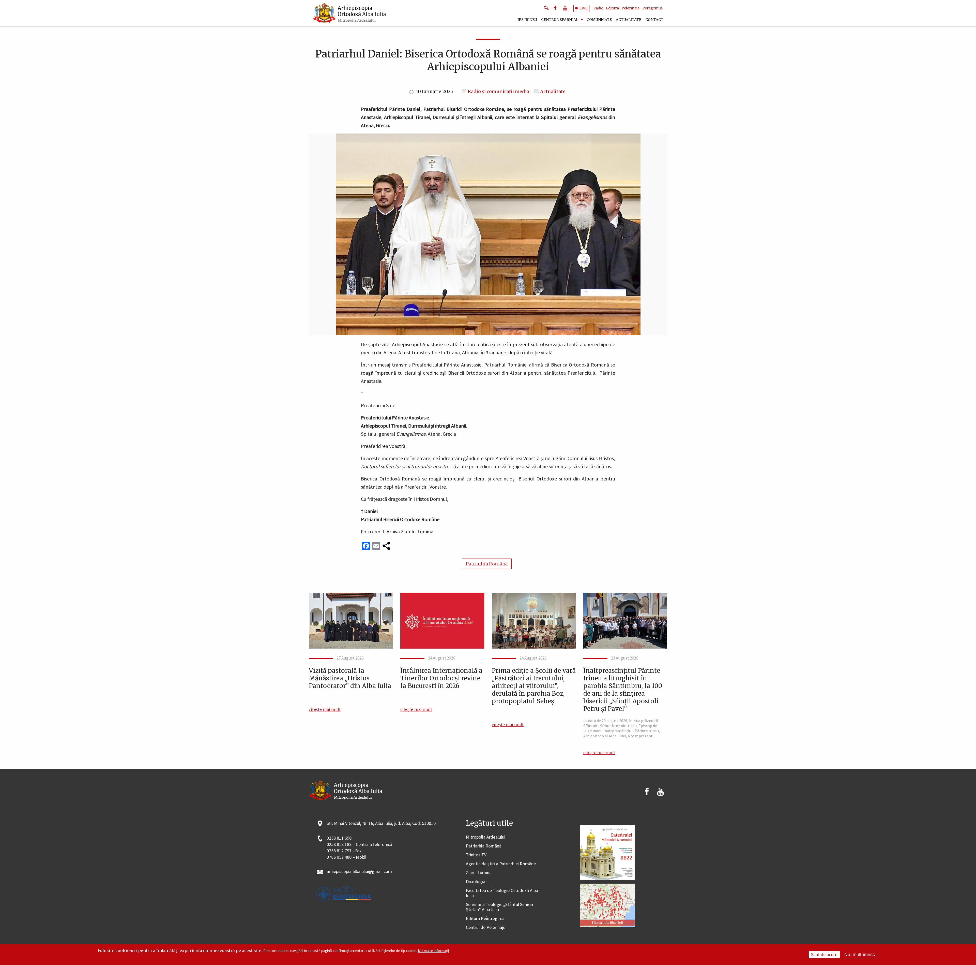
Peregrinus (652, 8)
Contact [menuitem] (654, 19)
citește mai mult (325, 709)
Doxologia (475, 881)
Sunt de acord (824, 954)
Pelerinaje (630, 8)
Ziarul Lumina (479, 872)
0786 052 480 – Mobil (346, 857)
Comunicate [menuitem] (599, 19)
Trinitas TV (476, 855)
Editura (612, 8)
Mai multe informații (433, 950)
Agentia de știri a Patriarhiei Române (501, 864)
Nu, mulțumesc (859, 954)
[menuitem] (350, 13)
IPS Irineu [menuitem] (527, 19)
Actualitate (553, 91)
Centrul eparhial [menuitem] (559, 19)
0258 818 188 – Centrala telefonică (359, 844)
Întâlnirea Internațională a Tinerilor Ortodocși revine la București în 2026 (441, 678)
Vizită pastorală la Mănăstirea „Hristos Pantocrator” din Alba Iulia (350, 678)
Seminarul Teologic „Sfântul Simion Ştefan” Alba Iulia (499, 907)
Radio (598, 8)
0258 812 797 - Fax (344, 851)
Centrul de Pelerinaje (485, 927)
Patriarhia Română (487, 564)
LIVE (583, 8)
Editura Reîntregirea (485, 918)
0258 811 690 (339, 838)
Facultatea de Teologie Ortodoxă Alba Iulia (502, 893)
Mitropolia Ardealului (485, 837)
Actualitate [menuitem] (628, 19)
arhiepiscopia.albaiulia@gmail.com (359, 871)
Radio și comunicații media (498, 91)
